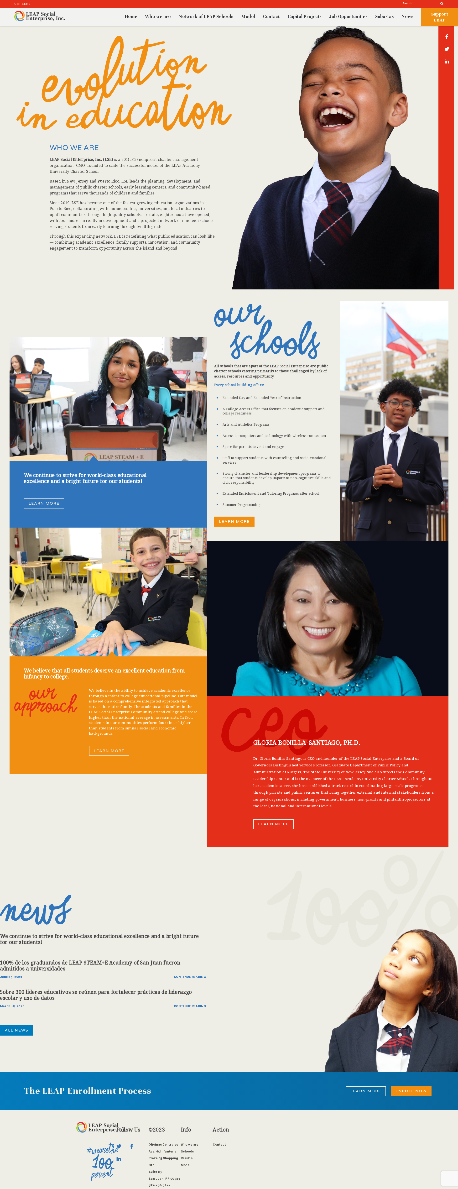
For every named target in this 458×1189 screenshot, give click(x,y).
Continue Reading (190, 977)
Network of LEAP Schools (206, 16)
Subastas (384, 16)
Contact (271, 16)
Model (248, 16)
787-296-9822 (159, 1185)
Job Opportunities (348, 16)
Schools (187, 1151)
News (407, 16)
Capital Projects (305, 16)
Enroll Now (411, 1091)
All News (16, 1030)
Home (131, 16)
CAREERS (22, 3)
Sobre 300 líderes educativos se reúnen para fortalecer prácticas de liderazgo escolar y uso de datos (96, 995)
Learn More (44, 503)
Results (187, 1158)
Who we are (158, 16)
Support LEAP (439, 17)
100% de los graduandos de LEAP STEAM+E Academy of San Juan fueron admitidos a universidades (90, 966)
